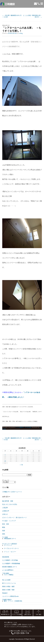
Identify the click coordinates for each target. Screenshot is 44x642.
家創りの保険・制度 (8, 590)
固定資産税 (5, 557)
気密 (3, 530)
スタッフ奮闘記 (8, 575)
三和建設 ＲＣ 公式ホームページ (12, 492)
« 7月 (21, 465)
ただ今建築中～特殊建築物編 (11, 563)
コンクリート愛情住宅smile (10, 596)
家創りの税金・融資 (8, 586)
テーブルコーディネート (11, 548)
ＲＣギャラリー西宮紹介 (9, 544)
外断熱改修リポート (10, 538)
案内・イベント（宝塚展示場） (13, 601)
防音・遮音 (5, 524)
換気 (3, 534)
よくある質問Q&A (7, 570)
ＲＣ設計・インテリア (9, 521)
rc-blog (21, 33)
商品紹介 (5, 593)
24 (5, 461)
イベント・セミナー (10, 552)
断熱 (3, 527)
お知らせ (5, 514)
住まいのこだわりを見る (9, 504)
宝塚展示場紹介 (7, 599)
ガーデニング (8, 545)
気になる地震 (6, 580)
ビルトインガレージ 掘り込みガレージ (14, 517)
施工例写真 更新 (7, 501)
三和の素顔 (5, 573)
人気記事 (5, 507)
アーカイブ (5, 480)
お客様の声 (5, 511)
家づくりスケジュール (9, 583)
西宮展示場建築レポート (9, 567)
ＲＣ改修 (5, 537)
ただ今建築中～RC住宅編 (23, 427)
